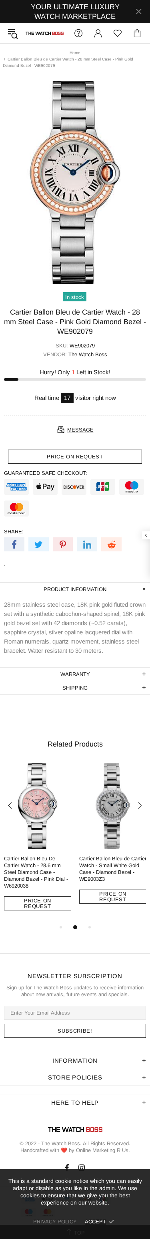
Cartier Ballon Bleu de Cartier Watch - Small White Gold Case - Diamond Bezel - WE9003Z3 (112, 869)
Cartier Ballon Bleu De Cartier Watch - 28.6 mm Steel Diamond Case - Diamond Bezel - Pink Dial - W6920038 (36, 872)
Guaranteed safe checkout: (45, 473)
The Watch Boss (45, 33)
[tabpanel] (37, 842)
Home (75, 52)
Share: (14, 532)
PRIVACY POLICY (55, 1222)
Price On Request (37, 903)
